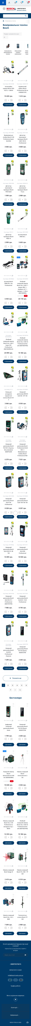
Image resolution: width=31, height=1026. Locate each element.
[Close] (27, 504)
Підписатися (15, 519)
